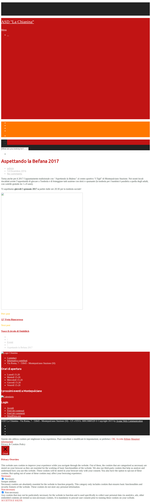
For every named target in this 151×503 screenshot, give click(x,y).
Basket (16, 87)
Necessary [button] (6, 476)
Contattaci (12, 358)
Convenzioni (19, 54)
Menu (4, 30)
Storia (16, 45)
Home (10, 3)
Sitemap (11, 14)
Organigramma (21, 51)
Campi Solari (14, 115)
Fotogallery (25, 73)
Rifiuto (127, 439)
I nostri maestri (27, 70)
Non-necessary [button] (8, 489)
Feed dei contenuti (15, 410)
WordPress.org (14, 416)
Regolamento (26, 79)
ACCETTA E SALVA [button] (11, 500)
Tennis (16, 65)
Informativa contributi (17, 360)
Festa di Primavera (23, 110)
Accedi (10, 408)
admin (10, 168)
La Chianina (13, 42)
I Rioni (16, 101)
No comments (14, 173)
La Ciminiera (19, 93)
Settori (10, 62)
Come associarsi (22, 56)
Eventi (10, 107)
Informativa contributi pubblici (29, 59)
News (10, 40)
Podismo (18, 76)
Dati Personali (13, 11)
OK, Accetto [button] (117, 439)
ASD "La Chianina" (17, 21)
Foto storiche (26, 48)
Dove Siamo (13, 118)
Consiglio (24, 68)
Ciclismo (17, 84)
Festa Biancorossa (23, 112)
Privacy (10, 9)
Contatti (10, 6)
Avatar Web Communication (129, 421)
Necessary (9, 479)
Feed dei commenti (16, 413)
